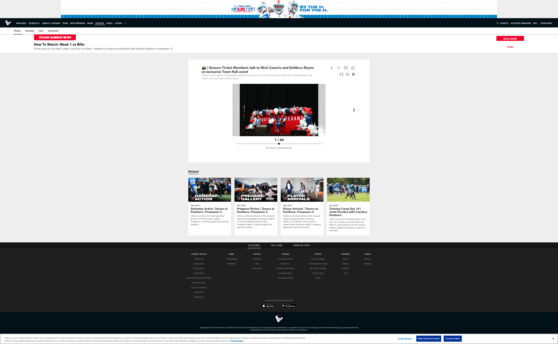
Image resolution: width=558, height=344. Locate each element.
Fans (257, 264)
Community (257, 259)
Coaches (345, 268)
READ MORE (510, 38)
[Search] (498, 23)
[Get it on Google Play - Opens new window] (288, 307)
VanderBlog (231, 264)
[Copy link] (352, 68)
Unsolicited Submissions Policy (198, 278)
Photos (257, 254)
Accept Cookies (453, 338)
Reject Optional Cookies (429, 338)
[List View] (353, 74)
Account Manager (318, 259)
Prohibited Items (285, 273)
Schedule (345, 264)
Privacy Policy (198, 268)
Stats (345, 273)
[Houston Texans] (279, 319)
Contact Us (198, 259)
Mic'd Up (367, 259)
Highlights (368, 264)
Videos (367, 254)
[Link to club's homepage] (8, 22)
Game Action (257, 268)
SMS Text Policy (199, 283)
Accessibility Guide (285, 259)
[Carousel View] (341, 74)
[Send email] (346, 69)
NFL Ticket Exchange (318, 268)
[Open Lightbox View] (279, 118)
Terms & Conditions (199, 287)
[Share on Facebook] (332, 69)
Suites (317, 278)
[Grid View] (347, 74)
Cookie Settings (405, 338)
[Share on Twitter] (339, 69)
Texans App (198, 297)
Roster (345, 259)
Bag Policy (285, 264)
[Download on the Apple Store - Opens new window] (268, 306)
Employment (199, 264)
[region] (279, 339)
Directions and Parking (285, 268)
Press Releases (231, 259)
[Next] (354, 110)
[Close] (510, 46)
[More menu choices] (125, 23)
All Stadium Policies (285, 278)
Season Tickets (318, 273)
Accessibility (199, 292)
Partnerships (199, 273)
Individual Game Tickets (318, 264)
